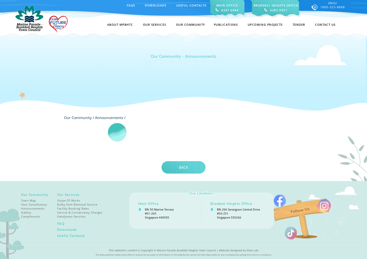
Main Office (148, 204)
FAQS (131, 5)
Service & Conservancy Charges (79, 213)
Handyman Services (71, 217)
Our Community (35, 195)
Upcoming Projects (265, 25)
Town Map (28, 201)
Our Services (68, 195)
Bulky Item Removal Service (77, 205)
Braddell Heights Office (231, 204)
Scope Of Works (68, 201)
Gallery (26, 213)
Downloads (155, 5)
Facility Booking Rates (73, 209)
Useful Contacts (191, 5)
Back (183, 167)
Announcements (109, 117)
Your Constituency (34, 205)
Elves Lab (252, 250)
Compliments (30, 217)
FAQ (61, 224)
